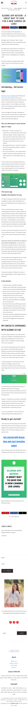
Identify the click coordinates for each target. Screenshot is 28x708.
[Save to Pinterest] (5, 27)
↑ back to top (14, 651)
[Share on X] (23, 27)
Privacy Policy (14, 663)
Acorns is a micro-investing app (9, 95)
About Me (14, 661)
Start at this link (21, 287)
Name (3, 557)
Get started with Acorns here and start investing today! (14, 441)
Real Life (17, 516)
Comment (4, 535)
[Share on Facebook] (14, 27)
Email (3, 564)
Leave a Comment (18, 8)
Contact (14, 667)
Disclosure (14, 665)
